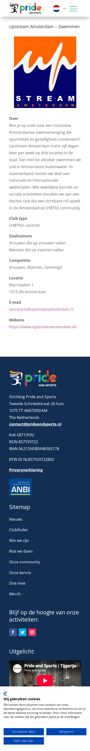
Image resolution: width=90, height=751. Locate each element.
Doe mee (17, 583)
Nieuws (15, 519)
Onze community (24, 562)
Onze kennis (20, 572)
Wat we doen (21, 551)
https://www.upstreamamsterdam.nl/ (43, 326)
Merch (15, 594)
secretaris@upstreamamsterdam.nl (41, 309)
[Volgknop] (13, 632)
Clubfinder (18, 529)
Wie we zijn (19, 540)
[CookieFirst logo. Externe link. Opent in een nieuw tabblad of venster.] (5, 694)
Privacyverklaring (26, 470)
